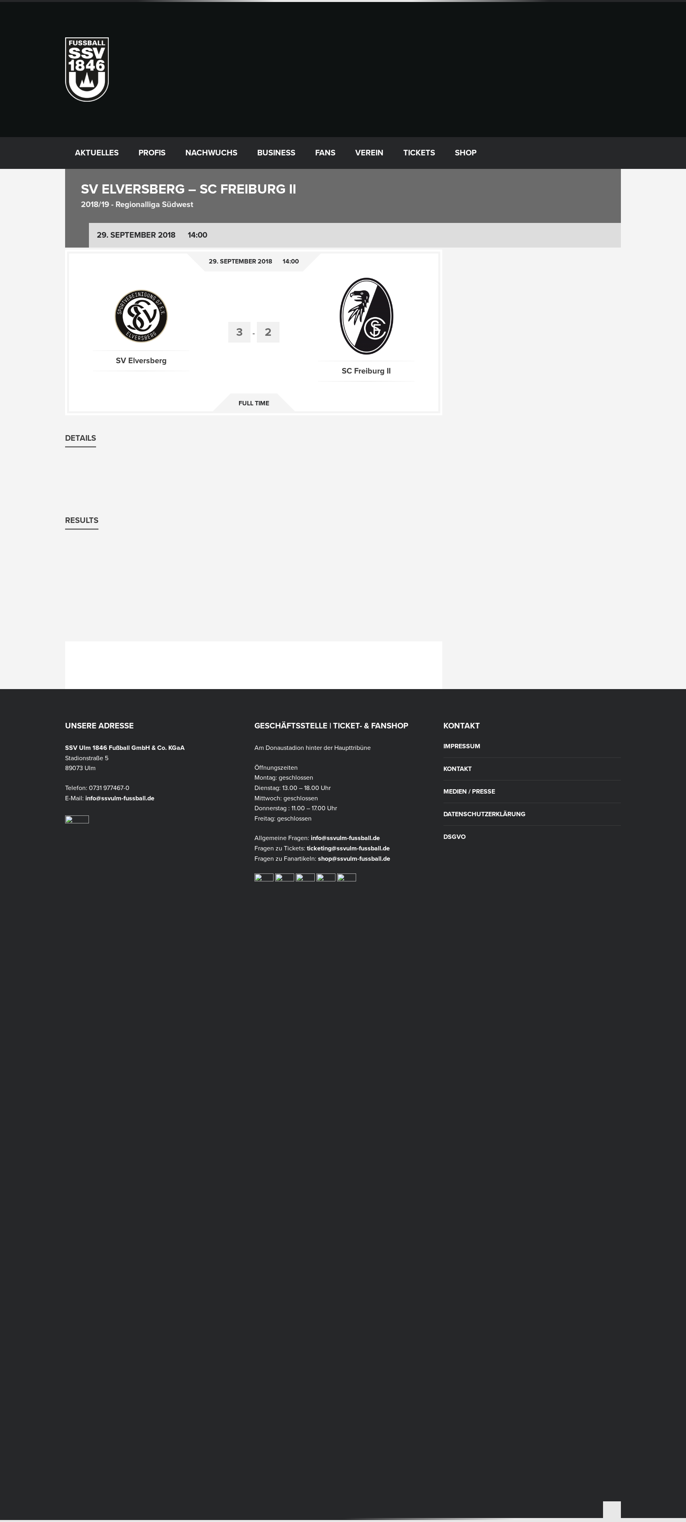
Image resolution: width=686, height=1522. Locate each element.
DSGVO (454, 837)
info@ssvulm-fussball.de (119, 798)
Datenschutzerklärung (484, 814)
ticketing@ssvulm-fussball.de (348, 848)
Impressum (461, 746)
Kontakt (457, 769)
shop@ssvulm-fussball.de (354, 859)
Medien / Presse (469, 791)
